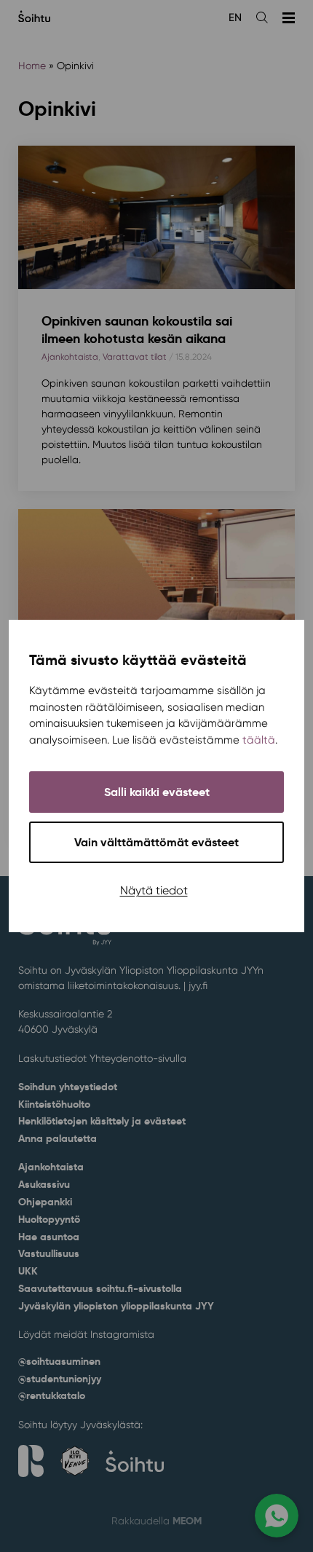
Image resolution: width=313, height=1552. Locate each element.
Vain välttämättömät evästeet (156, 842)
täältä (258, 740)
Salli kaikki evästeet (157, 792)
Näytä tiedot (154, 890)
